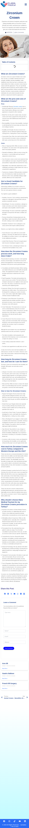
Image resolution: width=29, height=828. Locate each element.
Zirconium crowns (17, 106)
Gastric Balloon (8, 673)
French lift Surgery (9, 683)
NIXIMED (23, 825)
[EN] (22, 4)
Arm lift (5, 663)
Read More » (5, 668)
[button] (5, 594)
